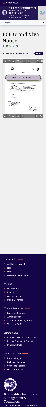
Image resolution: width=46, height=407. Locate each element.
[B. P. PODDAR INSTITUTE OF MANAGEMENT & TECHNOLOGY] (10, 379)
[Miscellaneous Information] (23, 370)
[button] (43, 22)
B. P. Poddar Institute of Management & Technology (22, 10)
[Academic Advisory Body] (23, 321)
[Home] (4, 11)
